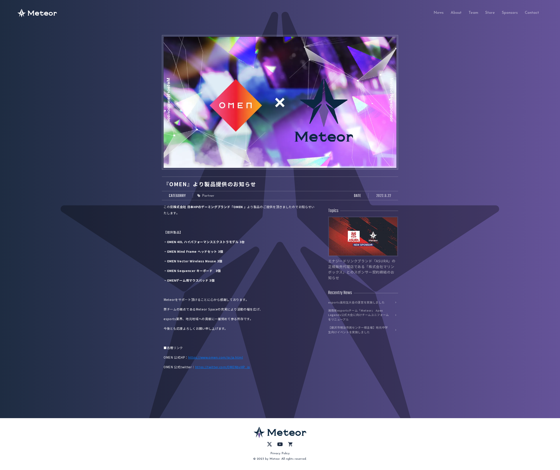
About (456, 13)
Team (473, 13)
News (439, 13)
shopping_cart (290, 444)
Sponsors (510, 13)
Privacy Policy (280, 453)
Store (490, 13)
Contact (532, 13)
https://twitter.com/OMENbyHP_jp (222, 367)
